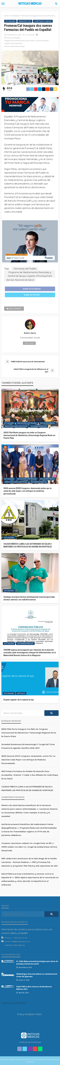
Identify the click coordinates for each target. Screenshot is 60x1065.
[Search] (56, 3)
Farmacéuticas (25, 21)
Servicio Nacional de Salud (14, 46)
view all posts (29, 343)
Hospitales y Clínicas (42, 21)
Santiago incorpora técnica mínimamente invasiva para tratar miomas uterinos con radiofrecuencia (29, 598)
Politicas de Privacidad (30, 1042)
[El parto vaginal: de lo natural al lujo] (30, 678)
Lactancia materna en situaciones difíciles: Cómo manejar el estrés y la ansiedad (29, 812)
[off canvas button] (3, 3)
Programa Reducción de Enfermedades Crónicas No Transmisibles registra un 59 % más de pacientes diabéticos (29, 831)
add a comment (15, 309)
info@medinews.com (20, 941)
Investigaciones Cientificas (16, 426)
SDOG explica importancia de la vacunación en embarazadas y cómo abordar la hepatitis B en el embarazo (29, 881)
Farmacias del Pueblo (12, 38)
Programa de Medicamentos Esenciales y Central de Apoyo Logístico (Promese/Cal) (26, 41)
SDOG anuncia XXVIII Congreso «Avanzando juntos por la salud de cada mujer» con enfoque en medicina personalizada (27, 491)
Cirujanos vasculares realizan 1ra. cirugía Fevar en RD (26, 843)
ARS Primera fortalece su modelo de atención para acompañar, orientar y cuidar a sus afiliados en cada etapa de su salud (29, 775)
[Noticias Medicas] (30, 1035)
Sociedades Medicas (39, 426)
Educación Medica (47, 423)
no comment (30, 35)
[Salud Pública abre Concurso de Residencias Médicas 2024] (7, 986)
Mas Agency (19, 945)
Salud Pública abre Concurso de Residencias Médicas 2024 (34, 988)
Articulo (21, 693)
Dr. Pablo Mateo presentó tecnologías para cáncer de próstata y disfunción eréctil (37, 962)
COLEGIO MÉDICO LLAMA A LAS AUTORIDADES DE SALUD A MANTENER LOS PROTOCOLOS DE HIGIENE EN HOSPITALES (27, 545)
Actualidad (10, 21)
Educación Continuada (27, 423)
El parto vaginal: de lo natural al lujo (18, 700)
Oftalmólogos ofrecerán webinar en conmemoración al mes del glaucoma (36, 975)
